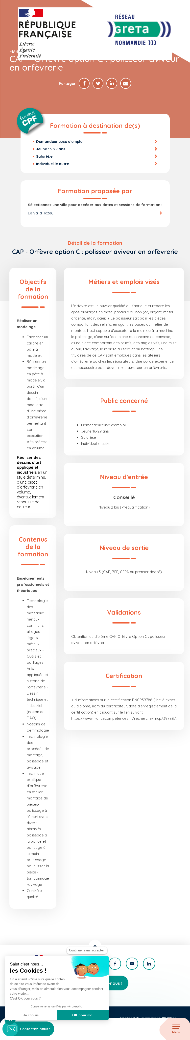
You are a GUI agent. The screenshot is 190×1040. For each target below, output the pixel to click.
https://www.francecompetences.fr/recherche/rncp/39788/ (123, 718)
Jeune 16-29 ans (50, 149)
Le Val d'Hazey (40, 213)
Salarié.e (44, 156)
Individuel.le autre (52, 164)
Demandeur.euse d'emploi (60, 141)
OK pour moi (83, 1015)
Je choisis (31, 1015)
